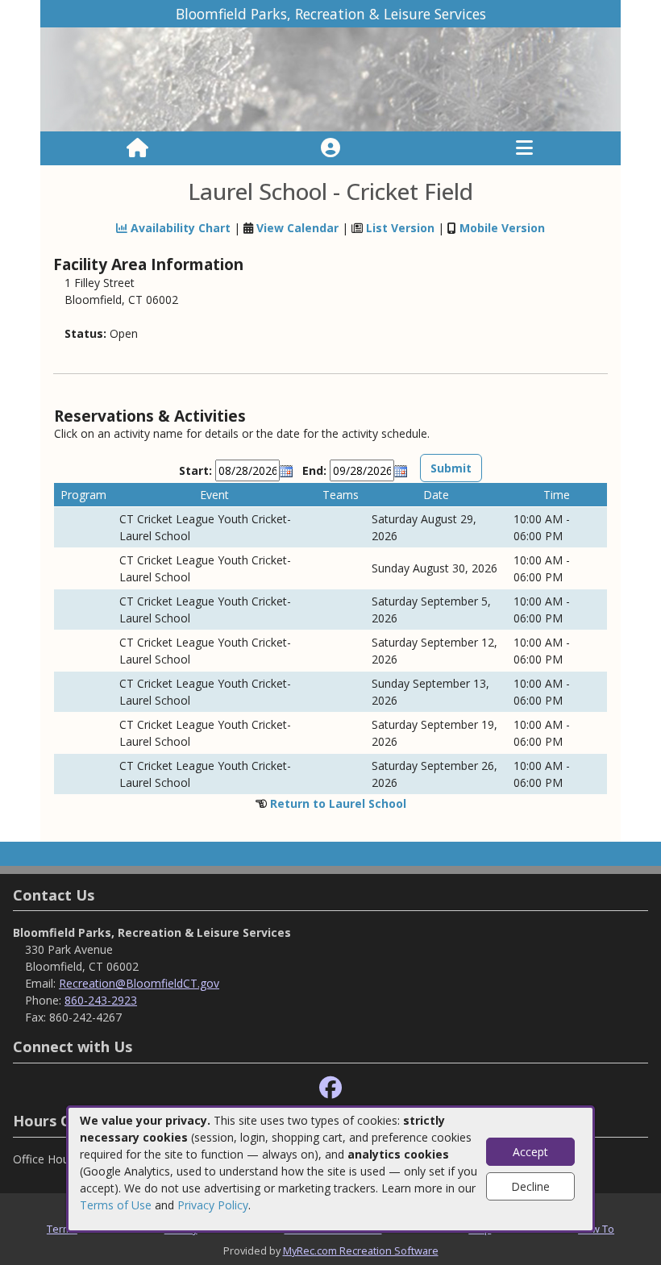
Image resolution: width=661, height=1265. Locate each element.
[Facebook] (330, 1088)
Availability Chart (179, 227)
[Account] (330, 148)
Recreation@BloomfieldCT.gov (139, 983)
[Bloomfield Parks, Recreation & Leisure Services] (330, 78)
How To (596, 1228)
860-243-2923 (100, 1000)
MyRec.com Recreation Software (361, 1250)
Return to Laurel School (338, 803)
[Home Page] (137, 148)
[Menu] (524, 148)
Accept (530, 1151)
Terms (62, 1228)
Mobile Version (502, 227)
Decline (530, 1186)
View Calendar (297, 227)
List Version (400, 227)
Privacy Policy (212, 1205)
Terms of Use (116, 1205)
